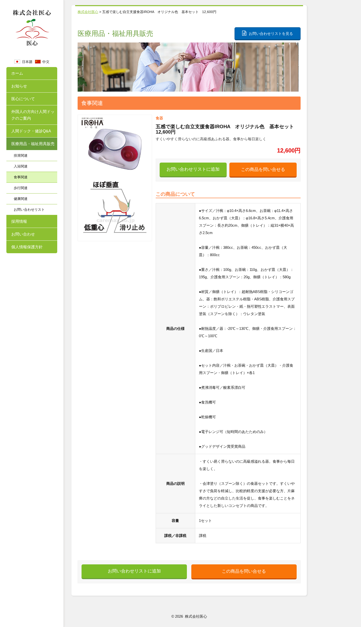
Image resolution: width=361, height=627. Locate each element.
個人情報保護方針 (27, 247)
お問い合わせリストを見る (271, 33)
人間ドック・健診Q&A (31, 131)
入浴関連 (21, 166)
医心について (23, 99)
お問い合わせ (23, 234)
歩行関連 (21, 188)
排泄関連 (21, 155)
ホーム (17, 73)
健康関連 (21, 199)
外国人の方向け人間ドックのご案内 (33, 115)
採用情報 (19, 221)
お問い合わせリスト (29, 209)
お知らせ (19, 86)
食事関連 (21, 177)
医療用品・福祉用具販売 (33, 144)
